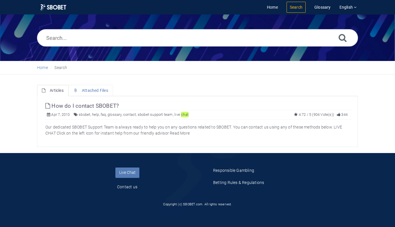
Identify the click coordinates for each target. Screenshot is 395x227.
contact (129, 114)
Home (42, 67)
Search (60, 67)
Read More (180, 133)
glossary (115, 114)
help (95, 114)
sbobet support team (155, 114)
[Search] (342, 37)
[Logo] (53, 7)
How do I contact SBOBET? (84, 106)
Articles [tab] (57, 90)
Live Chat (127, 172)
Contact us (127, 187)
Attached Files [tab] (95, 90)
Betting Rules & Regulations (238, 182)
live (181, 114)
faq (103, 114)
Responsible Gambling (233, 170)
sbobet (84, 114)
